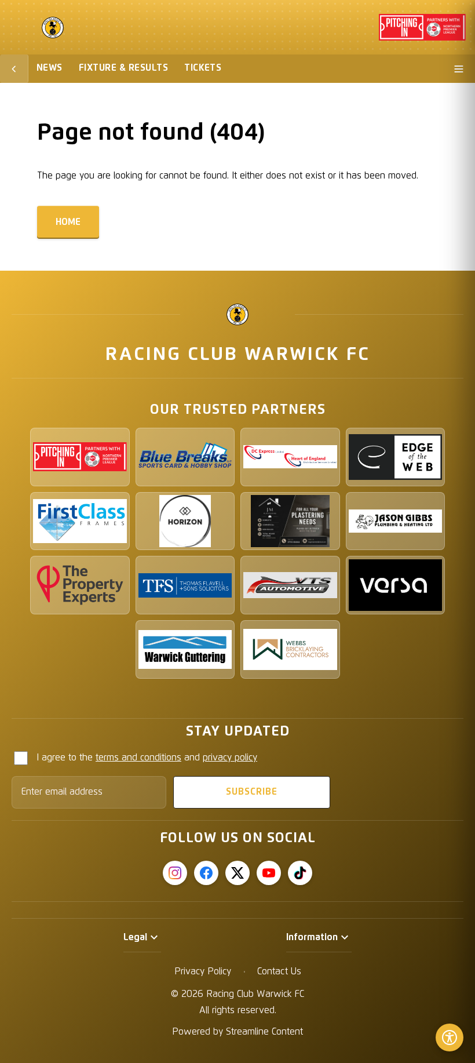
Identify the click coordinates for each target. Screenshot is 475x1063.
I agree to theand (146, 757)
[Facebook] (206, 873)
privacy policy (230, 757)
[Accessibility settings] (449, 1037)
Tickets (202, 67)
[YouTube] (269, 873)
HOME (68, 222)
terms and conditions (138, 757)
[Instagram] (175, 873)
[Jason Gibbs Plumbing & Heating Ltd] (396, 521)
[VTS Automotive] (290, 585)
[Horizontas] (185, 521)
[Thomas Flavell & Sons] (185, 585)
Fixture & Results (123, 67)
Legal (135, 937)
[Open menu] (459, 68)
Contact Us (279, 971)
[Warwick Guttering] (185, 649)
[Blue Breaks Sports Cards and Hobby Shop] (185, 457)
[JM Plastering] (290, 521)
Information (312, 937)
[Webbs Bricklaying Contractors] (290, 649)
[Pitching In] (80, 457)
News (49, 67)
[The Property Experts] (80, 585)
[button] (142, 937)
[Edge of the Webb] (396, 457)
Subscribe (251, 791)
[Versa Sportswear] (396, 585)
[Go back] (14, 68)
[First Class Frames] (80, 521)
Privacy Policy (202, 971)
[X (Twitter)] (237, 873)
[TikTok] (300, 873)
